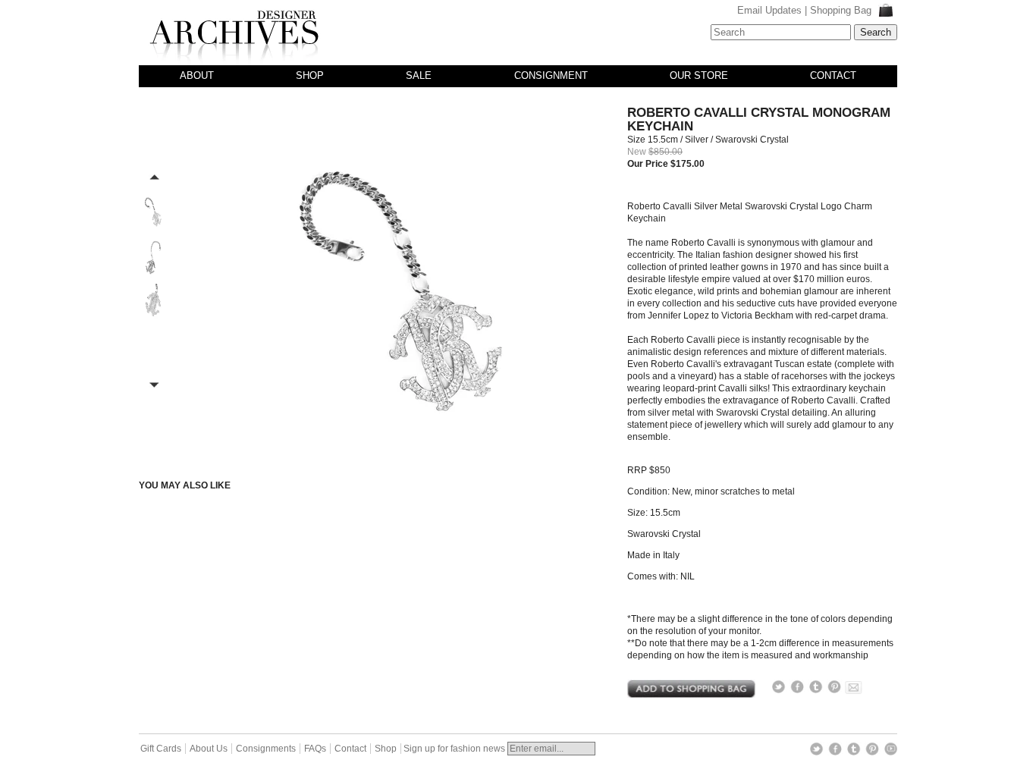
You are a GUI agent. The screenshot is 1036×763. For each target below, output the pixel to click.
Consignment (551, 75)
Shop (310, 75)
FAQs (315, 748)
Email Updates (769, 10)
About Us (209, 748)
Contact (833, 75)
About (197, 75)
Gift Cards (160, 748)
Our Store (699, 75)
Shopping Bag (842, 10)
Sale (419, 75)
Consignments (266, 748)
